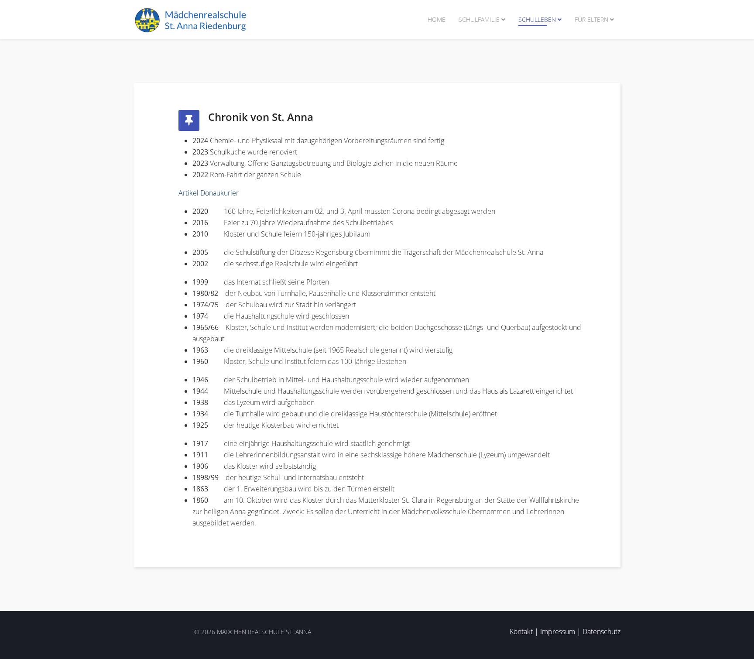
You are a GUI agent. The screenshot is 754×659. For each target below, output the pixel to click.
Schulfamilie (479, 19)
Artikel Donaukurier (208, 193)
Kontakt (521, 631)
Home (437, 19)
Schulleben (537, 19)
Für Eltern (591, 19)
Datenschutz (601, 631)
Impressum (557, 631)
